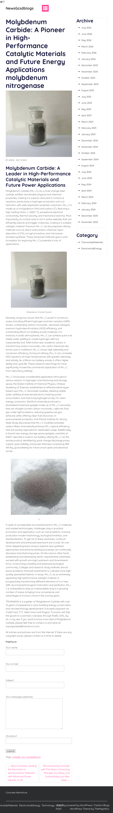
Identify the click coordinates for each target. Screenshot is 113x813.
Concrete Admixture (16, 792)
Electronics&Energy (91, 248)
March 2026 (87, 46)
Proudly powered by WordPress (75, 805)
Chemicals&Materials (92, 242)
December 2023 (89, 215)
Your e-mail (12, 663)
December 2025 (89, 65)
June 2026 (86, 34)
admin (11, 160)
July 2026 (86, 27)
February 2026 (88, 52)
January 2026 (88, 59)
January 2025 (88, 134)
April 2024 (86, 190)
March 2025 (87, 121)
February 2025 (88, 128)
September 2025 (89, 84)
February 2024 (88, 203)
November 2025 (89, 71)
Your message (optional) (19, 696)
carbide (16, 756)
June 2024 (86, 178)
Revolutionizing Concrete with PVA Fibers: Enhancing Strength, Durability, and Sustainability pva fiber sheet (55, 772)
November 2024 (89, 146)
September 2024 (89, 159)
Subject (10, 680)
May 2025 (86, 109)
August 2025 (87, 90)
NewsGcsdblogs (20, 8)
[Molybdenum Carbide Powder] (39, 279)
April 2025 (86, 115)
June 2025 (86, 102)
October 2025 (88, 77)
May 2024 (86, 184)
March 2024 (87, 197)
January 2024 (88, 209)
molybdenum (33, 756)
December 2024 (89, 140)
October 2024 (88, 153)
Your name (12, 647)
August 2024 (87, 165)
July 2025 (86, 96)
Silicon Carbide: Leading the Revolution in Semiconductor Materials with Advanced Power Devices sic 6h (22, 772)
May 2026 (86, 40)
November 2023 (89, 222)
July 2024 (86, 172)
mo (23, 756)
